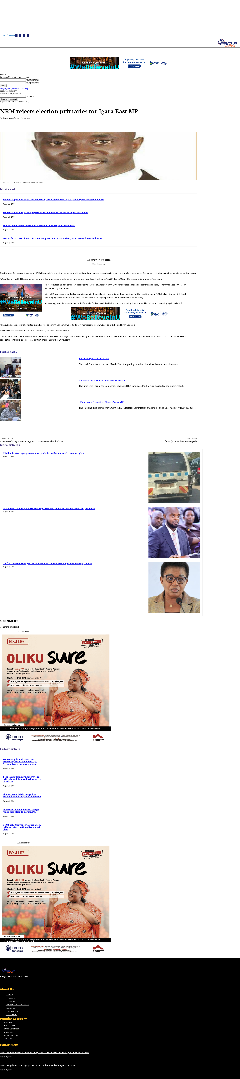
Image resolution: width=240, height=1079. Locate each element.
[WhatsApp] (182, 125)
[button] (132, 51)
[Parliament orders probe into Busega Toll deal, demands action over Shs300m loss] (174, 532)
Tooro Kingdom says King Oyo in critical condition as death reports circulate (45, 212)
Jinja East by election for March (94, 358)
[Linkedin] (24, 35)
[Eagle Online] (227, 43)
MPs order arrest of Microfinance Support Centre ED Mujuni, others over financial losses (52, 238)
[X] (28, 35)
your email (30, 96)
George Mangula (9, 118)
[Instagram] (20, 35)
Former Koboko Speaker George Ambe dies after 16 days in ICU (21, 810)
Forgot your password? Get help (14, 88)
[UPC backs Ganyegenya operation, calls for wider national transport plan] (174, 477)
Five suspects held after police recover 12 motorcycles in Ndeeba (39, 225)
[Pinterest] (172, 125)
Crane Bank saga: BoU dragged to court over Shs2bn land (31, 441)
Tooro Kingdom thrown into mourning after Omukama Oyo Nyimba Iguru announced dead (53, 199)
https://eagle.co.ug (98, 264)
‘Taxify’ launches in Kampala (181, 441)
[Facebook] (16, 35)
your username (32, 80)
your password (32, 83)
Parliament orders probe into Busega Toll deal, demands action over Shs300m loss (49, 508)
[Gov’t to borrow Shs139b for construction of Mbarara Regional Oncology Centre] (174, 587)
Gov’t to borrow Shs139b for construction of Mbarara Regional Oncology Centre (47, 563)
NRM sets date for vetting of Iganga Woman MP (101, 402)
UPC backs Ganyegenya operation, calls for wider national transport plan (43, 453)
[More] (192, 125)
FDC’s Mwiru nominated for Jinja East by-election (102, 380)
